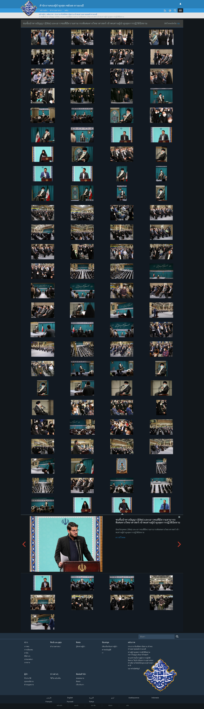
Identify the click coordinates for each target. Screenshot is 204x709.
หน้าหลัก (43, 10)
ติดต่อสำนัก (81, 674)
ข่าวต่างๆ (54, 674)
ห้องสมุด (105, 642)
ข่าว (26, 642)
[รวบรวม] (115, 653)
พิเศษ (78, 642)
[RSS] (165, 10)
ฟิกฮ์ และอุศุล (56, 642)
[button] (180, 10)
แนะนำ (76, 705)
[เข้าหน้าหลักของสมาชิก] (180, 3)
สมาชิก (93, 705)
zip (178, 23)
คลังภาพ (50, 14)
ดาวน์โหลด (120, 537)
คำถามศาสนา (56, 10)
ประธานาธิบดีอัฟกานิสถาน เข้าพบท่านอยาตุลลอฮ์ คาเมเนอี (76, 14)
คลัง (66, 10)
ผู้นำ (26, 674)
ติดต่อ (110, 705)
